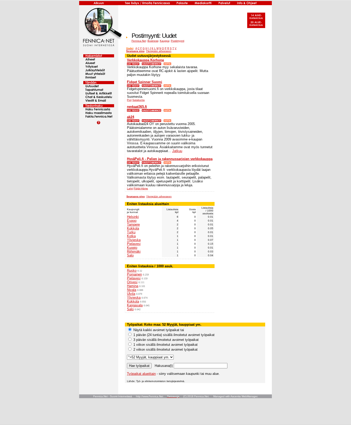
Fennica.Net (139, 40)
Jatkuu (177, 151)
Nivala (131, 290)
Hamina (132, 286)
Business (152, 40)
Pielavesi (134, 244)
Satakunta (138, 100)
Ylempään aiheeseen (158, 51)
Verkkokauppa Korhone (145, 60)
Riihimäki (134, 251)
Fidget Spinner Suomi (144, 82)
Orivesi (132, 282)
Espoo (131, 221)
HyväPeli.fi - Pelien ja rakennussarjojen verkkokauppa (170, 159)
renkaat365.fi (137, 107)
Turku (131, 232)
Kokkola (133, 228)
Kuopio (132, 248)
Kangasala (135, 305)
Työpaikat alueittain (141, 374)
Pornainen (134, 274)
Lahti (130, 188)
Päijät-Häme (141, 188)
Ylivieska (134, 240)
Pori (129, 100)
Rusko (131, 270)
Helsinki (133, 217)
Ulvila (131, 294)
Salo (130, 255)
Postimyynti (177, 40)
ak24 (130, 117)
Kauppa (164, 40)
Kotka (131, 236)
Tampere (133, 224)
